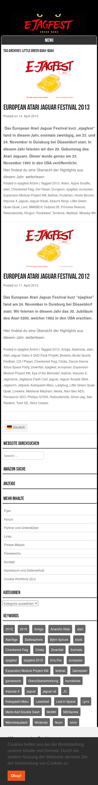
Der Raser (43, 189)
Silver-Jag (78, 396)
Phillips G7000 (37, 396)
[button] (71, 763)
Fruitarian (66, 195)
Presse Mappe (14, 544)
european (86, 189)
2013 (56, 183)
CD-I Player (24, 361)
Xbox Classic (39, 402)
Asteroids (78, 349)
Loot (24, 207)
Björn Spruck (59, 639)
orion (73, 722)
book (78, 639)
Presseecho (12, 553)
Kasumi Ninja (59, 201)
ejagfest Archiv (28, 183)
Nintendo (41, 722)
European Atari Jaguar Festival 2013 (46, 107)
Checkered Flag (22, 189)
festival (53, 195)
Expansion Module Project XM (24, 195)
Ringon (29, 213)
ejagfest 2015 (33, 660)
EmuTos (56, 660)
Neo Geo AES (74, 391)
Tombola (58, 213)
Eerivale (76, 649)
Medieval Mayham (39, 391)
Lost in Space (66, 701)
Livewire (19, 391)
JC (65, 691)
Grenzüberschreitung (43, 680)
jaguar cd (49, 691)
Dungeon (58, 189)
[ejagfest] (49, 24)
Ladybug (61, 385)
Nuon (59, 722)
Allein (65, 183)
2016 (23, 629)
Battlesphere (34, 639)
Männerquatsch (16, 722)
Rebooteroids (13, 213)
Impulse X (10, 201)
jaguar (23, 201)
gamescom (13, 680)
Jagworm (9, 385)
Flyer (7, 510)
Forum (8, 519)
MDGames (70, 712)
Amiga (65, 349)
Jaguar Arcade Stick (74, 379)
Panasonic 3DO (14, 396)
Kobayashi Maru (42, 385)
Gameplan (79, 670)
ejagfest (72, 189)
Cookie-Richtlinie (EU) (20, 579)
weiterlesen (35, 176)
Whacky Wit (87, 213)
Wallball (72, 213)
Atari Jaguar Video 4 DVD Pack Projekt (30, 355)
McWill (51, 712)
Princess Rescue (73, 207)
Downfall (37, 367)
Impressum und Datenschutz (24, 570)
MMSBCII (35, 207)
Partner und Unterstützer (21, 527)
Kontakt (9, 562)
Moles (58, 391)
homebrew (72, 680)
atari (6, 189)
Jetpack (23, 385)
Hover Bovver (84, 195)
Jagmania (10, 379)
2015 (9, 629)
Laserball (42, 701)
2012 (56, 349)
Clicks (63, 361)
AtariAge (11, 639)
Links (7, 536)
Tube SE (22, 402)
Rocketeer (43, 213)
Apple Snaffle (80, 183)
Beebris (65, 355)
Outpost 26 (51, 207)
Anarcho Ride (60, 629)
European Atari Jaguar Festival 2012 (46, 276)
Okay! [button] (16, 776)
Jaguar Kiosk (39, 201)
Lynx (86, 701)
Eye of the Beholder (46, 373)
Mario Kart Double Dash (22, 712)
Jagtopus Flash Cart (33, 379)
